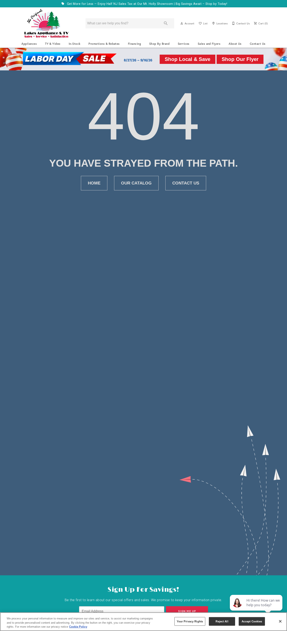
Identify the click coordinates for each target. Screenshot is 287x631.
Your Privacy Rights (190, 621)
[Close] (280, 621)
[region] (143, 621)
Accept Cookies (252, 621)
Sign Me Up (187, 611)
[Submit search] (165, 23)
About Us (235, 44)
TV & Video (53, 44)
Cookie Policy (78, 626)
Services (184, 44)
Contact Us (258, 44)
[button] (181, 23)
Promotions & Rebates (104, 44)
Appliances (29, 44)
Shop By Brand (159, 44)
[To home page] (46, 23)
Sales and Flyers (209, 44)
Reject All (222, 621)
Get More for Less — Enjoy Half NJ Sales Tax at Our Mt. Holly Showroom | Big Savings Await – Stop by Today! (146, 4)
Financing (134, 44)
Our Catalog (136, 183)
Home (94, 183)
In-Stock (74, 44)
